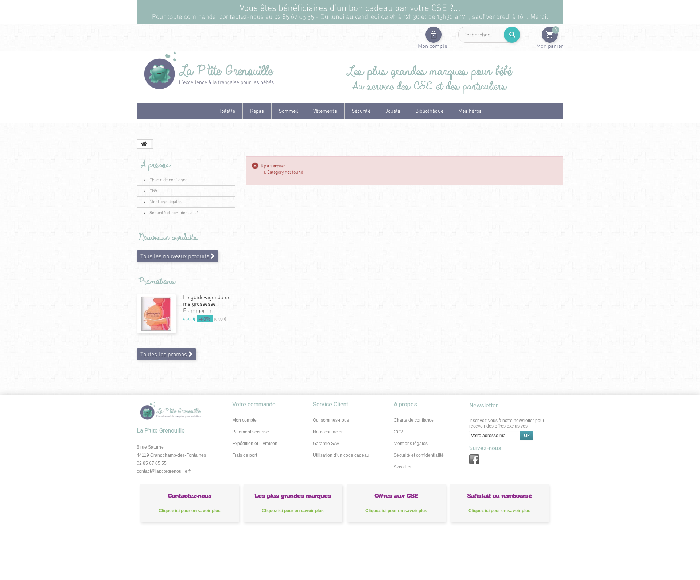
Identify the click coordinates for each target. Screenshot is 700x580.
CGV (152, 190)
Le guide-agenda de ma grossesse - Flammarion (207, 304)
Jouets (392, 111)
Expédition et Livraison (254, 443)
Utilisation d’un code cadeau (341, 455)
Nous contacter (328, 431)
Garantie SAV (326, 443)
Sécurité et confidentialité (173, 212)
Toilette (227, 111)
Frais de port (244, 455)
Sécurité (361, 111)
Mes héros (470, 111)
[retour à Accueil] (144, 144)
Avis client (404, 466)
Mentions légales (165, 201)
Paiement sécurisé (250, 431)
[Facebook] (474, 459)
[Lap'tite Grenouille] (208, 71)
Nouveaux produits (166, 238)
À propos (152, 165)
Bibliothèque (429, 111)
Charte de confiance (167, 179)
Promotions (155, 281)
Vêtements (325, 111)
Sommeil (288, 111)
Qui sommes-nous (331, 420)
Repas (257, 111)
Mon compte (244, 420)
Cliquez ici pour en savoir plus (190, 510)
